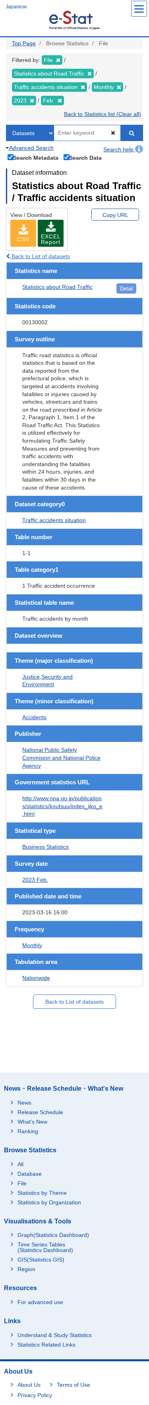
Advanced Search (31, 148)
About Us (29, 1385)
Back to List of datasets (40, 256)
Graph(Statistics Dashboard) (53, 1235)
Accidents (34, 717)
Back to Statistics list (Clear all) (102, 114)
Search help (119, 149)
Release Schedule (40, 1112)
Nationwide (36, 978)
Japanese (16, 6)
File (22, 1183)
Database (29, 1174)
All (20, 1164)
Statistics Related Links (46, 1344)
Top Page (24, 43)
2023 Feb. (35, 880)
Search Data (85, 158)
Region (26, 1269)
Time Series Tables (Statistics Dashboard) (45, 1247)
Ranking (27, 1131)
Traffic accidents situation (54, 520)
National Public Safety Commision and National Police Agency (61, 757)
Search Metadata (35, 158)
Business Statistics (45, 847)
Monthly (32, 945)
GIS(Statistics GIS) (40, 1259)
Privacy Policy (34, 1395)
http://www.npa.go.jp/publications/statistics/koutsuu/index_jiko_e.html (62, 806)
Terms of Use (73, 1385)
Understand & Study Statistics (54, 1335)
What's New (32, 1121)
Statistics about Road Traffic (57, 287)
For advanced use (40, 1302)
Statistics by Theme (42, 1193)
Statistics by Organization (49, 1202)
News (24, 1102)
